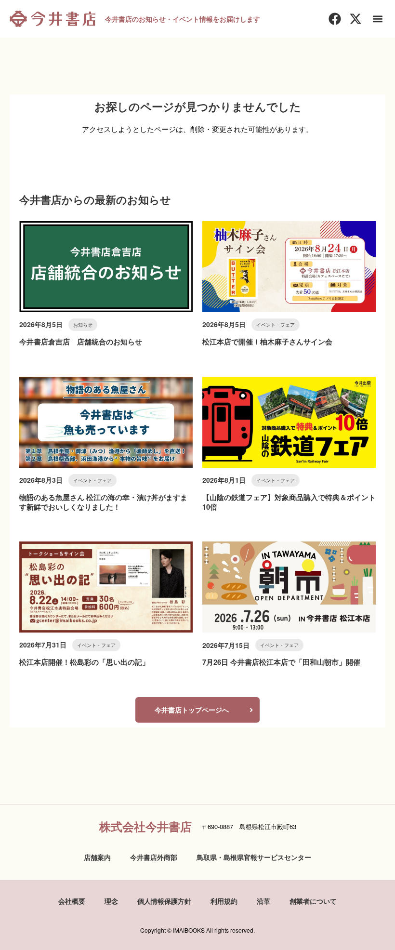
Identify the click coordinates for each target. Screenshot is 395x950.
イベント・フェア (275, 324)
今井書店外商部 (153, 857)
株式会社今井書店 (145, 826)
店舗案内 (97, 857)
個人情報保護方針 (164, 901)
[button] (377, 19)
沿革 (263, 901)
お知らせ (82, 324)
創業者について (313, 901)
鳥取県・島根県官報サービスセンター (254, 857)
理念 (111, 901)
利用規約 (224, 901)
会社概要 (71, 901)
